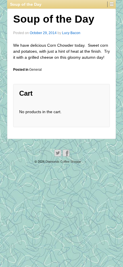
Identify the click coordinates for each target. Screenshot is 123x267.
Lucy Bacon (71, 33)
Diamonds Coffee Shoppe (63, 161)
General (35, 70)
